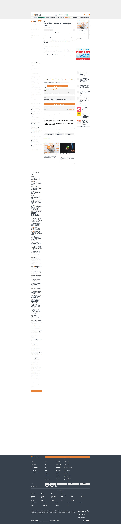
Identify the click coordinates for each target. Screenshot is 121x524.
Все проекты (66, 479)
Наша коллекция (67, 469)
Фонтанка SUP (33, 12)
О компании (33, 469)
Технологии (58, 472)
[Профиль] (89, 15)
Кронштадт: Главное (67, 475)
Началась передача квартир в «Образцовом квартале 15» (51, 154)
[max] (46, 486)
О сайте (32, 461)
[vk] (51, 486)
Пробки (61, 14)
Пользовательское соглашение (81, 508)
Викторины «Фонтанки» (49, 469)
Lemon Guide (68, 12)
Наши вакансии (33, 470)
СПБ (35, 21)
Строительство (58, 470)
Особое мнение (58, 464)
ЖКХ (45, 478)
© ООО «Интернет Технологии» (54, 520)
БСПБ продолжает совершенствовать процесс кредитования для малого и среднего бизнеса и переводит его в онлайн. (67, 158)
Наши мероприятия (34, 467)
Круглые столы (66, 476)
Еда (45, 476)
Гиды (46, 472)
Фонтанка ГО (46, 12)
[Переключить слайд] (89, 25)
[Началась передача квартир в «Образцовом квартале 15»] (51, 148)
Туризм (57, 473)
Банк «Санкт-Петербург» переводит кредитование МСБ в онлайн (66, 155)
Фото (57, 479)
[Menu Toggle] (32, 15)
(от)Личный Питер (40, 12)
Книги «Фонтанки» (67, 470)
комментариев (49, 30)
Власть (46, 470)
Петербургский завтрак (83, 12)
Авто (45, 461)
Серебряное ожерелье (53, 12)
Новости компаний (49, 140)
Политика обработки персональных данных (83, 510)
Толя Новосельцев (48, 89)
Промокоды (83, 105)
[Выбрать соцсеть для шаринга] (74, 30)
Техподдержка (33, 464)
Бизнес (46, 464)
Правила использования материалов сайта (83, 511)
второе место (61, 37)
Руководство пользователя (81, 517)
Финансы (57, 475)
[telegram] (48, 486)
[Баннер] (41, 17)
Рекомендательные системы (81, 514)
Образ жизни (58, 461)
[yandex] (56, 486)
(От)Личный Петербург (68, 467)
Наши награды (79, 518)
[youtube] (53, 486)
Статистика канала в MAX (35, 472)
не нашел (66, 41)
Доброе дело (47, 475)
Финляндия (58, 476)
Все (32, 21)
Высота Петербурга (67, 478)
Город (46, 473)
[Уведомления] (87, 15)
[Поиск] (85, 15)
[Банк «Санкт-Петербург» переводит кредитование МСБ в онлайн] (67, 148)
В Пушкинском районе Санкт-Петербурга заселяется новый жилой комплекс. (50, 157)
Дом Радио (66, 473)
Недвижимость (47, 479)
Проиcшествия (58, 467)
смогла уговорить (65, 54)
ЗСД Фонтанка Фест (74, 12)
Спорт (57, 469)
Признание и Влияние (62, 12)
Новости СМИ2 (46, 138)
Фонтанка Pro (66, 461)
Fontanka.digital (66, 472)
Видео (46, 467)
